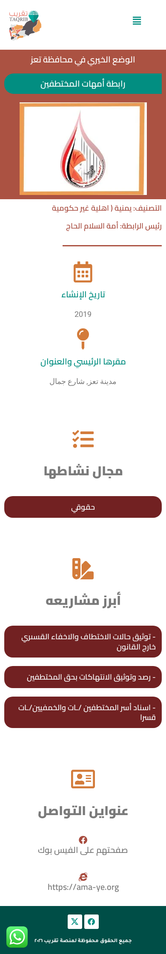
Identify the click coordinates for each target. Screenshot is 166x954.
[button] (137, 20)
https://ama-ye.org (83, 887)
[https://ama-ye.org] (83, 877)
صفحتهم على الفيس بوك (83, 850)
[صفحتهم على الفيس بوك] (83, 840)
